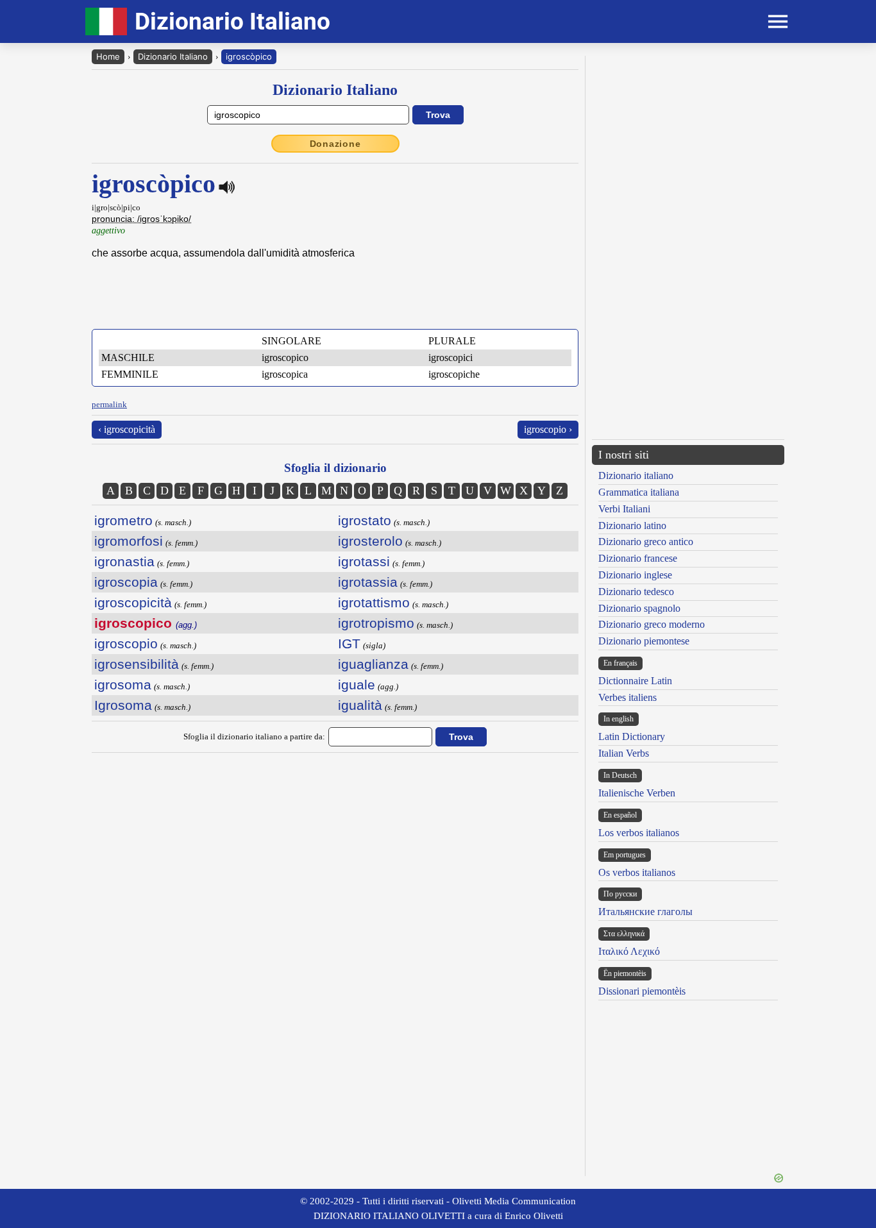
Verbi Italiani (624, 508)
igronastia (124, 561)
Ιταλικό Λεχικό (629, 951)
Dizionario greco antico (645, 541)
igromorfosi (128, 541)
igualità (360, 705)
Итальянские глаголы (645, 911)
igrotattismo (374, 602)
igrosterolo (370, 541)
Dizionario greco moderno (651, 624)
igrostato (364, 520)
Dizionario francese (637, 558)
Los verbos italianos (638, 832)
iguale (356, 684)
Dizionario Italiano (173, 56)
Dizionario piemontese (643, 640)
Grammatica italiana (638, 492)
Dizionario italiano (635, 475)
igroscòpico (249, 56)
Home (108, 56)
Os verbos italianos (636, 872)
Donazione (335, 144)
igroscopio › (548, 429)
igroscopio (126, 643)
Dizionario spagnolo (639, 608)
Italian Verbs (623, 753)
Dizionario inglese (635, 574)
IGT (349, 643)
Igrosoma (123, 705)
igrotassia (368, 582)
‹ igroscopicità (126, 429)
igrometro (123, 520)
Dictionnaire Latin (635, 680)
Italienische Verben (636, 792)
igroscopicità (133, 602)
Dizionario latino (632, 525)
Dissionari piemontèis (642, 991)
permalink (109, 404)
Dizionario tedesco (636, 591)
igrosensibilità (136, 664)
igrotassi (364, 561)
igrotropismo (376, 623)
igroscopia (126, 582)
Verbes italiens (627, 697)
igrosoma (122, 684)
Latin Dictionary (631, 736)
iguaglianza (373, 664)
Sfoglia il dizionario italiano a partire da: (254, 736)
